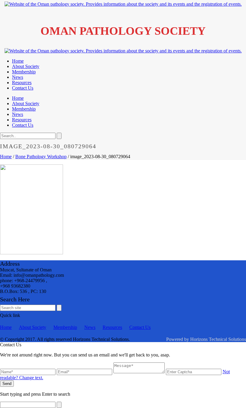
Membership (24, 71)
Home (18, 61)
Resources (22, 82)
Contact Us (22, 87)
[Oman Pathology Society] (123, 4)
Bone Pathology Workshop (41, 156)
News (17, 77)
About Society (25, 66)
